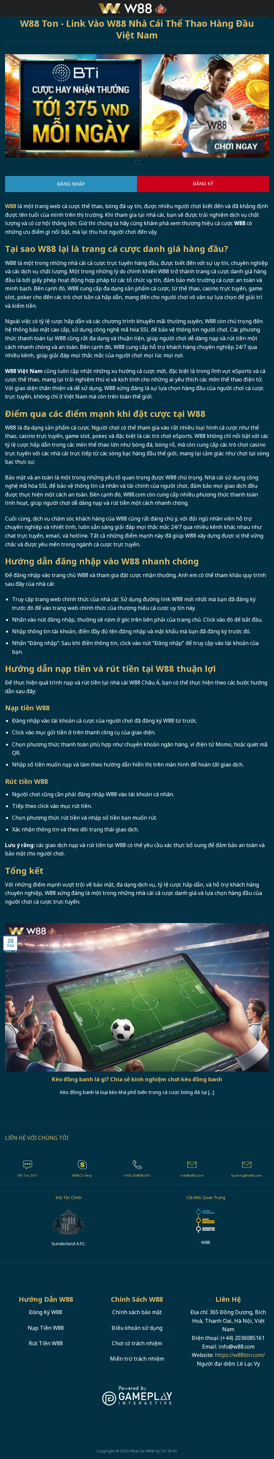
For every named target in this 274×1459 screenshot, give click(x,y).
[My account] (265, 8)
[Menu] (9, 8)
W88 (150, 1450)
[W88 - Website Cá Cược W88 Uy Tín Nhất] (137, 8)
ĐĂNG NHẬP (71, 184)
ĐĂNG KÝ (203, 183)
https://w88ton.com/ (240, 1355)
